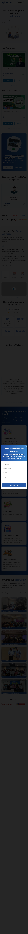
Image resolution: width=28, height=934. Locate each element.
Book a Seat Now (14, 485)
